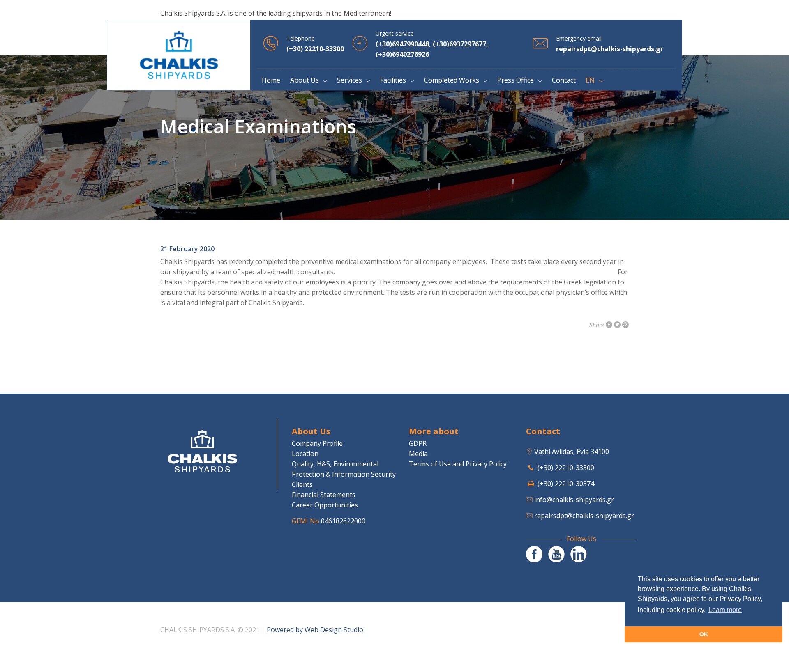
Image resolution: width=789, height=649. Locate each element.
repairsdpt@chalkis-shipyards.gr (584, 515)
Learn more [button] (725, 609)
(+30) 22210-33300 (566, 467)
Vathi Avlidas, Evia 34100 (571, 451)
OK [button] (703, 634)
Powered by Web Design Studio (315, 629)
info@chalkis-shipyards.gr (574, 499)
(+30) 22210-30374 (566, 483)
